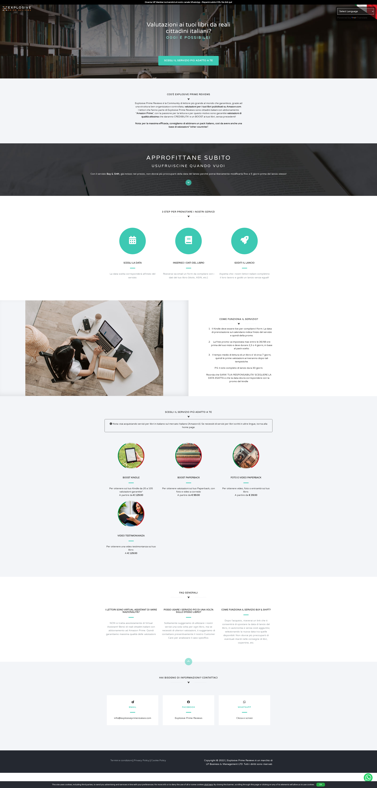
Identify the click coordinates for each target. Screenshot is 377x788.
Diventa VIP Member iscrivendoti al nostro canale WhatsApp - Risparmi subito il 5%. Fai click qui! (188, 2)
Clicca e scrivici (244, 718)
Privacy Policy (141, 760)
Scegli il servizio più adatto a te (188, 60)
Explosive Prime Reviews (188, 718)
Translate (362, 17)
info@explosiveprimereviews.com (132, 718)
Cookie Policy (158, 760)
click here (208, 784)
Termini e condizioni (121, 760)
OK (320, 784)
